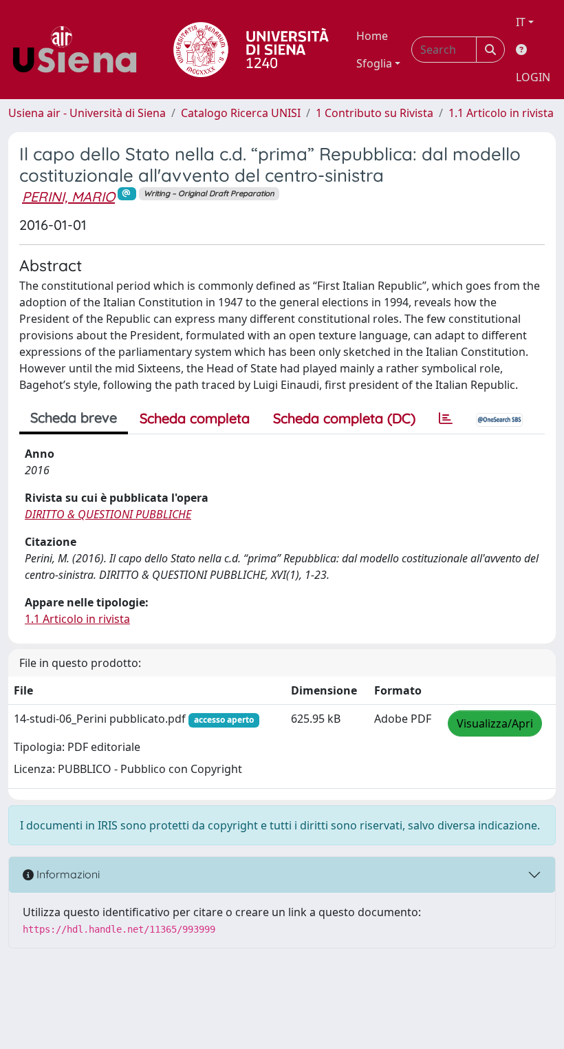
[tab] (445, 418)
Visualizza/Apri (495, 723)
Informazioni (67, 874)
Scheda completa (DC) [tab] (344, 418)
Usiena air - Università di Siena (87, 112)
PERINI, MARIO (68, 196)
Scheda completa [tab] (195, 418)
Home (372, 35)
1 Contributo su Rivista (374, 112)
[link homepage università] (251, 49)
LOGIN (533, 77)
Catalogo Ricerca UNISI (241, 112)
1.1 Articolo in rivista (501, 112)
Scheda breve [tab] (73, 417)
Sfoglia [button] (374, 63)
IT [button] (520, 22)
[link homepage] (79, 49)
